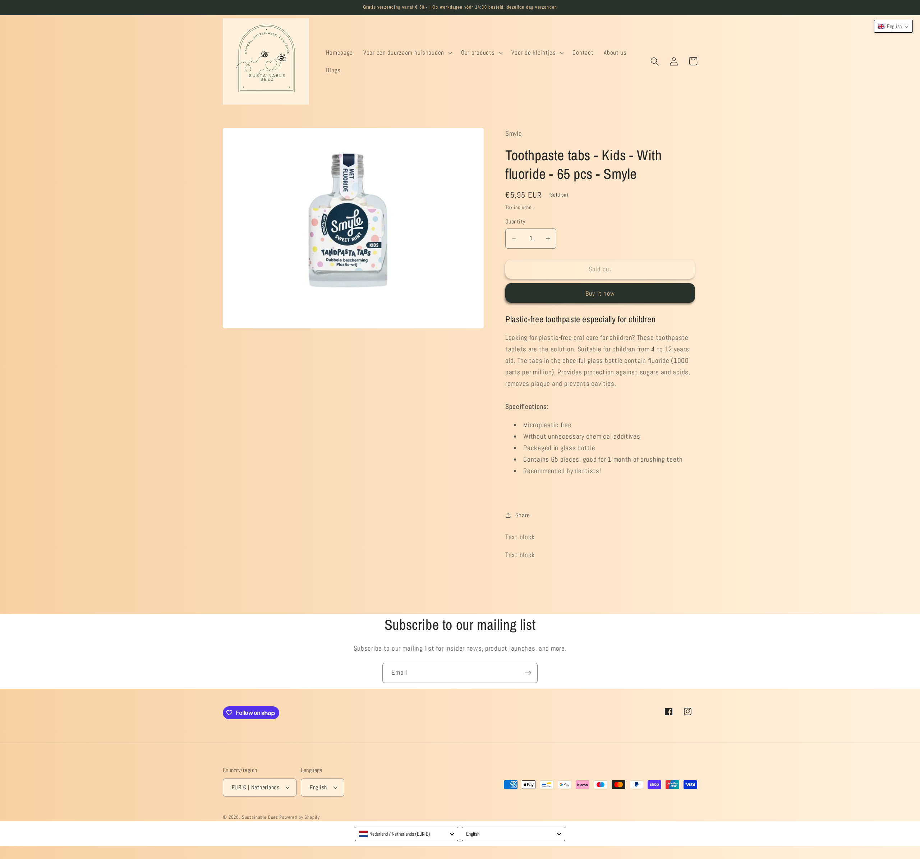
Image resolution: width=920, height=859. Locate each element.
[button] (407, 52)
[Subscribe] (527, 673)
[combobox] (406, 834)
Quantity (515, 221)
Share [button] (522, 515)
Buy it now (600, 293)
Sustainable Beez (260, 817)
